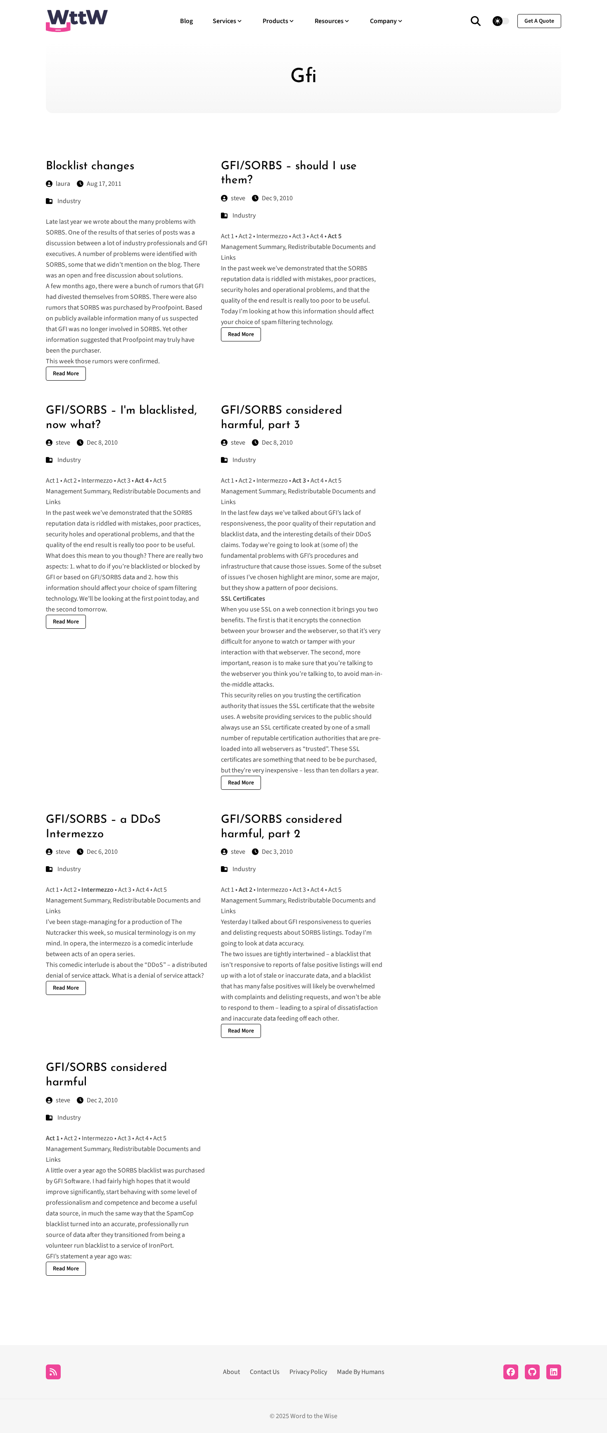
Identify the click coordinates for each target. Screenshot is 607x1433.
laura (63, 183)
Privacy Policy (308, 1371)
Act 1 (227, 236)
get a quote (539, 21)
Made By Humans (360, 1371)
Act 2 (245, 236)
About (231, 1371)
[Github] (532, 1371)
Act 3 (299, 236)
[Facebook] (510, 1371)
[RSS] (53, 1371)
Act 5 (159, 480)
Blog (186, 21)
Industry (69, 201)
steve (238, 198)
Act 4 (316, 236)
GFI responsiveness (315, 921)
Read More (66, 374)
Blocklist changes (90, 166)
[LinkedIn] (553, 1371)
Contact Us (265, 1371)
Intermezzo (272, 236)
